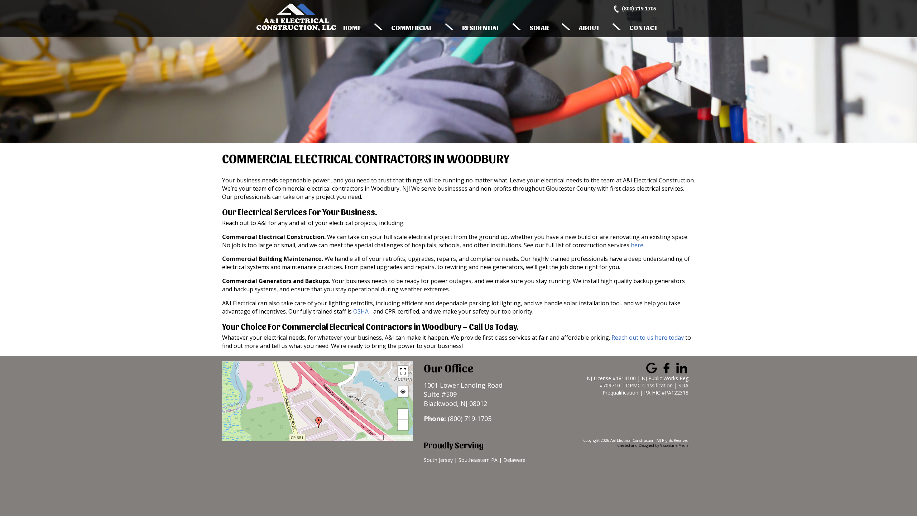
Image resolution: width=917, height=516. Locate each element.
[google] (651, 367)
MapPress (375, 438)
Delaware (514, 460)
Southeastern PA (478, 460)
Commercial (411, 27)
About (589, 27)
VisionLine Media (674, 445)
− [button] (403, 425)
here (637, 245)
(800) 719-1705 (639, 8)
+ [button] (403, 414)
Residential (480, 27)
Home (352, 27)
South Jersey (438, 460)
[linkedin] (681, 367)
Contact (643, 27)
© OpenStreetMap (398, 438)
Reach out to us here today (647, 337)
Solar (539, 27)
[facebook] (666, 367)
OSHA (361, 311)
